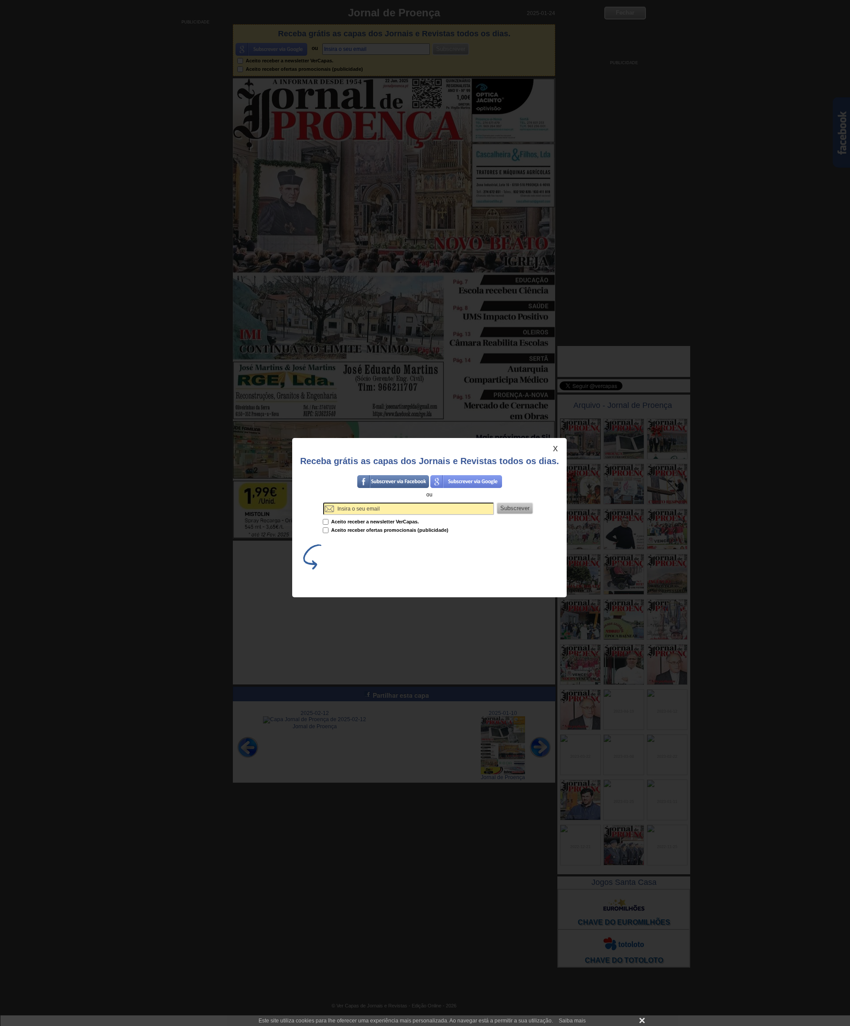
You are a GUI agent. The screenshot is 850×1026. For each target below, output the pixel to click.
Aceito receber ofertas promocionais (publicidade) (389, 530)
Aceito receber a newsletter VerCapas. (374, 521)
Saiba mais (572, 1021)
